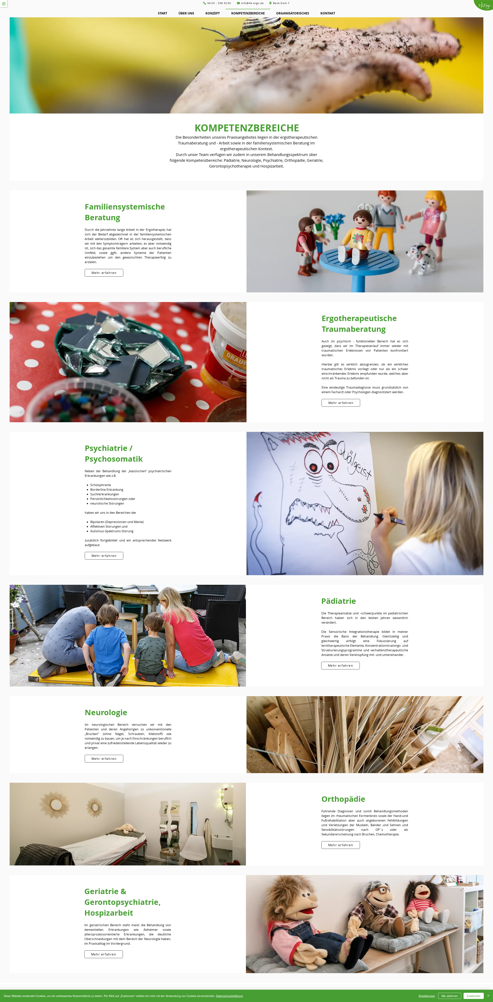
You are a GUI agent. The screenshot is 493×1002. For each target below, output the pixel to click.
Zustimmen (473, 996)
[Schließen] (488, 996)
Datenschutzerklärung (229, 996)
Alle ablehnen (449, 996)
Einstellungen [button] (427, 996)
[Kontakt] (4, 4)
